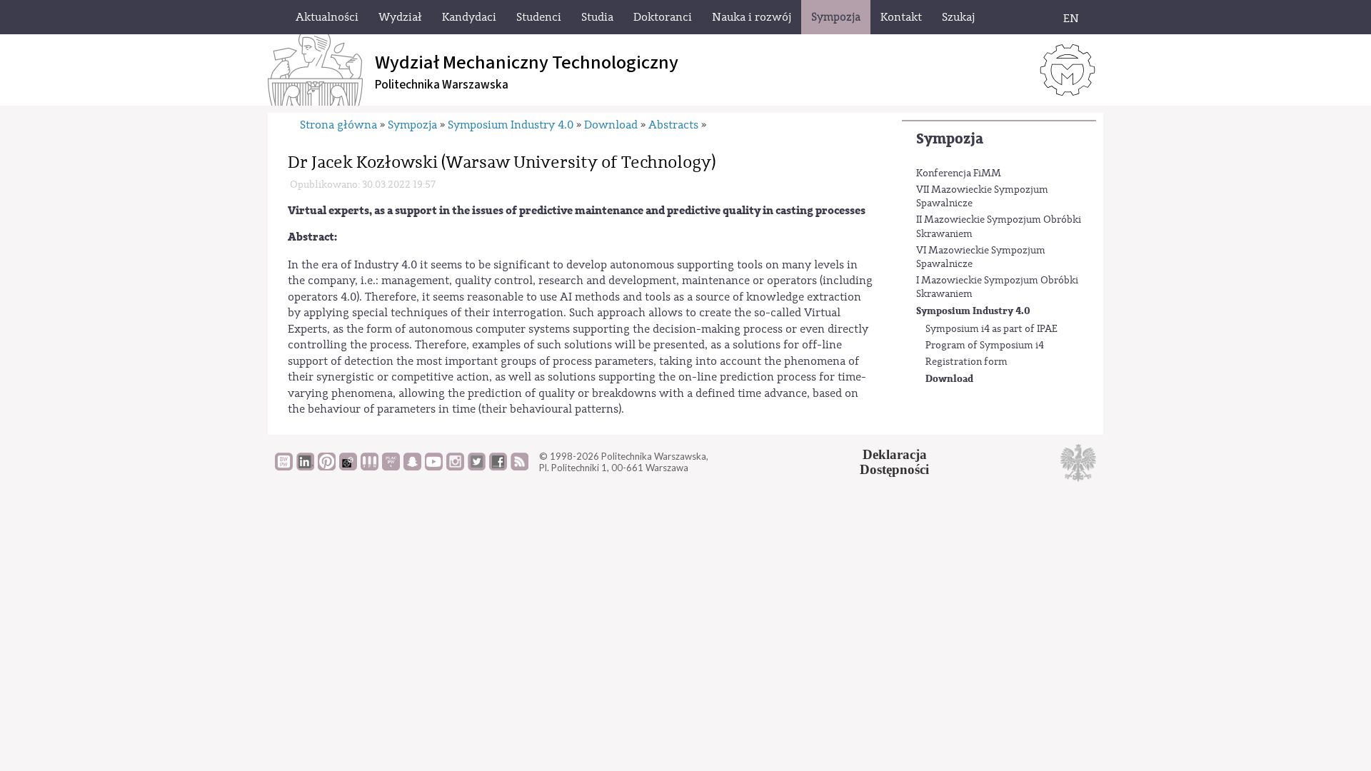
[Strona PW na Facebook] (498, 467)
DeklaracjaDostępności (894, 462)
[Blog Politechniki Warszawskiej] (391, 467)
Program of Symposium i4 (984, 345)
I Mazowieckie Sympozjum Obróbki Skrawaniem (997, 287)
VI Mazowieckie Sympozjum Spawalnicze (980, 257)
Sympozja (949, 138)
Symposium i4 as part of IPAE (991, 329)
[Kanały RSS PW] (519, 467)
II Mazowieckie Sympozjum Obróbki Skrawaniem (998, 227)
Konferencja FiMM (958, 173)
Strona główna (338, 125)
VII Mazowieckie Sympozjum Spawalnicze (982, 197)
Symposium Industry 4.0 (973, 311)
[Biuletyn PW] (369, 467)
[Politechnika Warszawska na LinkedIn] (305, 467)
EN (1071, 18)
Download (949, 379)
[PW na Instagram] (455, 467)
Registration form (966, 362)
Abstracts (673, 125)
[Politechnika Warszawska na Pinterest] (327, 467)
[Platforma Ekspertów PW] (348, 467)
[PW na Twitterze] (477, 467)
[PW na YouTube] (434, 467)
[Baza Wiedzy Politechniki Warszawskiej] (284, 467)
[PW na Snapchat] (412, 467)
